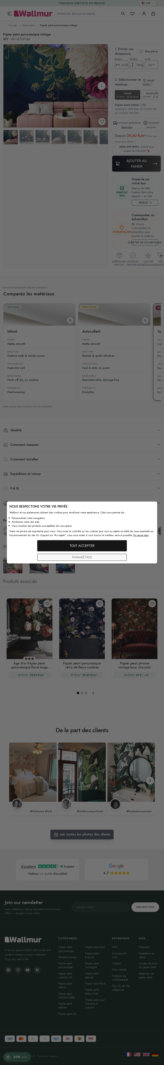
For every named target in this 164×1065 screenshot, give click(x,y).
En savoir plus (141, 535)
